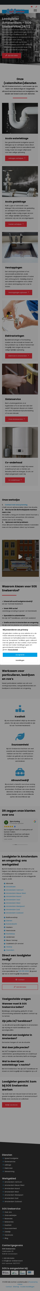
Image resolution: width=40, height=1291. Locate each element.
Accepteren (20, 655)
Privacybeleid (13, 650)
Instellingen (20, 660)
